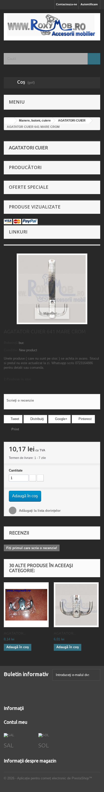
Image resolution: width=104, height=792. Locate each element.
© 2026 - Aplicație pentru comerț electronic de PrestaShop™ (48, 778)
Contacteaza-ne (66, 4)
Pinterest (84, 419)
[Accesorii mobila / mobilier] (52, 26)
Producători (25, 167)
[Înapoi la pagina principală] (9, 121)
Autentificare (89, 4)
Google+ (60, 419)
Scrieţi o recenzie (20, 400)
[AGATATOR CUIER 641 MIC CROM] (76, 604)
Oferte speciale (28, 187)
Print (15, 429)
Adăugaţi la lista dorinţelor (39, 511)
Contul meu (15, 722)
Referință (11, 343)
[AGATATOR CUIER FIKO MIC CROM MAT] (26, 604)
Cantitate (15, 470)
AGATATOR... (15, 633)
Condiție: (11, 350)
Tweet (14, 419)
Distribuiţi (36, 419)
